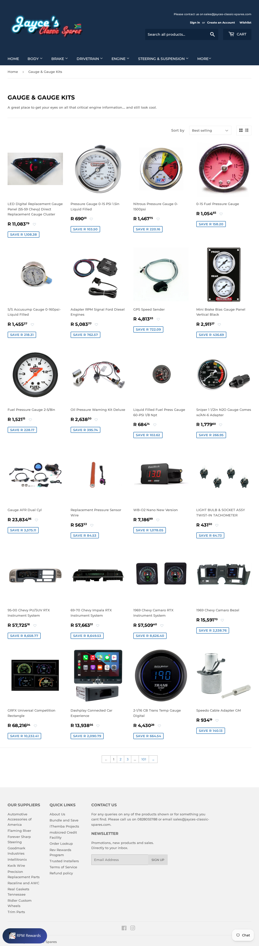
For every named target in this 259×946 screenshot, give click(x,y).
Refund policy (61, 873)
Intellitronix (17, 859)
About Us (57, 814)
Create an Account (221, 22)
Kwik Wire (16, 865)
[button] (34, 224)
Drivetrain (88, 58)
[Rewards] (25, 935)
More (202, 58)
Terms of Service (63, 867)
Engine (119, 58)
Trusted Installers (64, 861)
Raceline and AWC (23, 883)
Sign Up (158, 860)
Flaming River (19, 831)
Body (34, 58)
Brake (58, 58)
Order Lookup (61, 843)
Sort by (177, 130)
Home (13, 58)
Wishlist (245, 22)
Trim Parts (16, 912)
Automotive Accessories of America (20, 819)
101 (143, 759)
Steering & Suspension (162, 58)
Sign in (195, 22)
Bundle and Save (64, 820)
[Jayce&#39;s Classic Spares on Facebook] (124, 929)
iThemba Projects (64, 826)
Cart (241, 34)
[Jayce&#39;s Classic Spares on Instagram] (132, 929)
